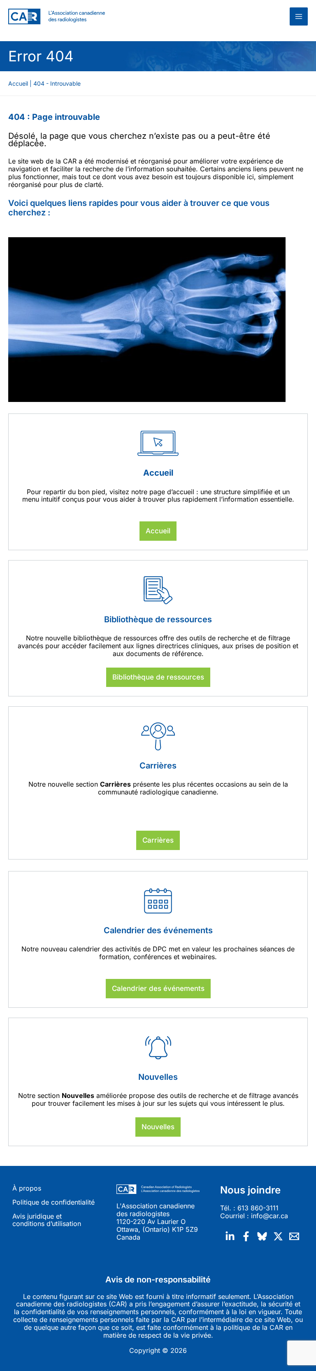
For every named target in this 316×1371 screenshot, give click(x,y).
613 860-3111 (258, 1208)
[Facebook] (246, 1236)
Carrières (158, 840)
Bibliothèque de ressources (158, 677)
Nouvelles (158, 1127)
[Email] (294, 1236)
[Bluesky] (262, 1236)
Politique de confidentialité (53, 1202)
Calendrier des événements (158, 988)
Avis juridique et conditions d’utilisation (46, 1220)
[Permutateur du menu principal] (299, 16)
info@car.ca (269, 1216)
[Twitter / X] (278, 1236)
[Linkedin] (230, 1236)
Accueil (158, 531)
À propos (26, 1188)
